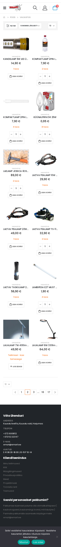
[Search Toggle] (35, 8)
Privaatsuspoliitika (12, 475)
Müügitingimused (12, 471)
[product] (16, 43)
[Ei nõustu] (57, 536)
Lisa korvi (17, 76)
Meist (6, 479)
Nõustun (23, 542)
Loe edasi (17, 366)
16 (42, 392)
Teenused (8, 490)
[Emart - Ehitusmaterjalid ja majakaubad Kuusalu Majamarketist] (15, 7)
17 (49, 392)
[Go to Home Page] (4, 17)
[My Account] (45, 8)
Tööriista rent (10, 487)
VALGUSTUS (16, 56)
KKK (5, 467)
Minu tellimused (11, 463)
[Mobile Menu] (5, 8)
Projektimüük (10, 483)
